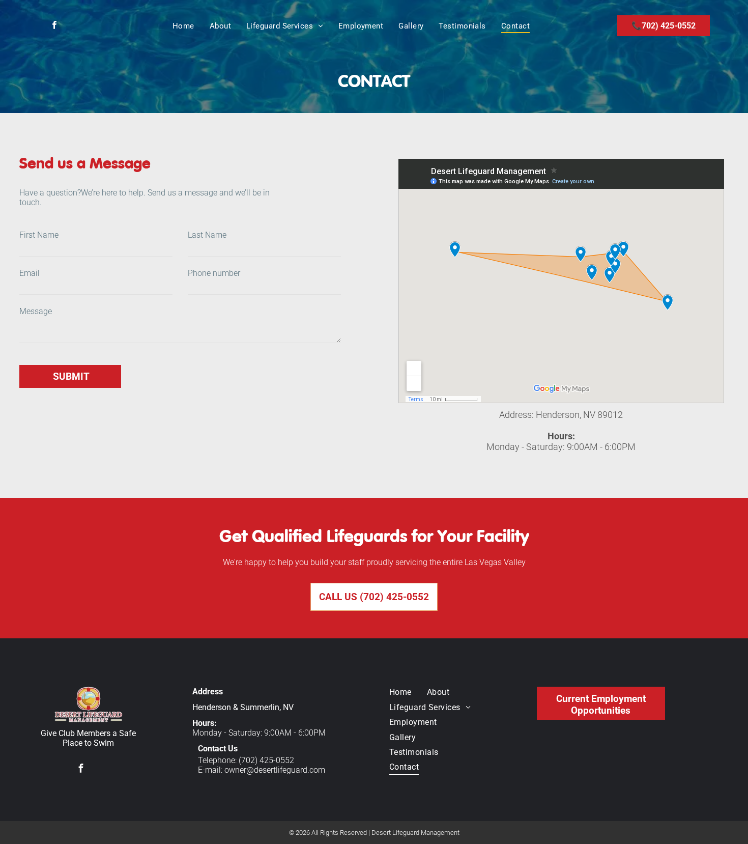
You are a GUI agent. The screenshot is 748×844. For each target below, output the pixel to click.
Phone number (214, 273)
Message (35, 311)
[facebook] (54, 26)
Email (29, 273)
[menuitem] (183, 26)
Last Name (207, 235)
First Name (39, 235)
